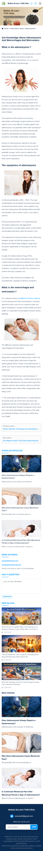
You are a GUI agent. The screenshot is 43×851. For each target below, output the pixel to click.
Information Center (17, 28)
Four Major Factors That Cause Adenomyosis (20, 441)
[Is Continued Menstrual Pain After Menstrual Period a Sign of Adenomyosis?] (21, 778)
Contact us (31, 3)
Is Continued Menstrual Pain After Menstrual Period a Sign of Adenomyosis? (21, 793)
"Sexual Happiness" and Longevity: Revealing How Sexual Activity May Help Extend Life (20, 656)
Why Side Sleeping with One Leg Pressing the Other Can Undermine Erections (21, 683)
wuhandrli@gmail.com (10, 561)
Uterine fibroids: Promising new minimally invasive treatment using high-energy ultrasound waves (21, 429)
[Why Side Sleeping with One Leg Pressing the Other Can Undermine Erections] (21, 671)
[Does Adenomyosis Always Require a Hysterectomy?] (21, 706)
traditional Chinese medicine (29, 298)
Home (6, 28)
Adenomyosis (30, 28)
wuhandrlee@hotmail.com (11, 565)
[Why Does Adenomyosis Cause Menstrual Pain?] (21, 742)
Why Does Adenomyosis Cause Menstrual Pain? (21, 757)
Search (35, 3)
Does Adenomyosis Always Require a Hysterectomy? (18, 722)
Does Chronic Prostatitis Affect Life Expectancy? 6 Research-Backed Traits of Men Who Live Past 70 (20, 628)
